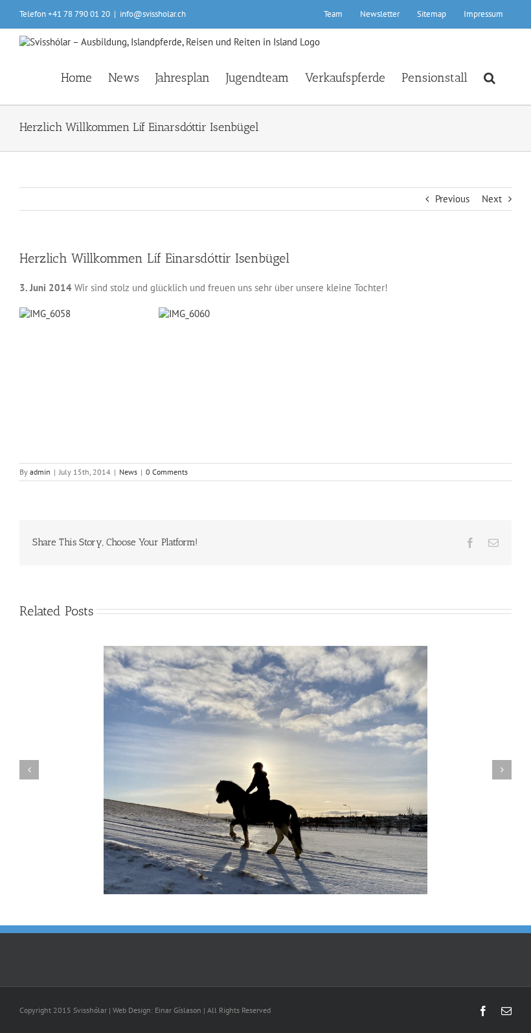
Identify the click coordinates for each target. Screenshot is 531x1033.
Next (492, 199)
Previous (452, 199)
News (128, 472)
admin (40, 472)
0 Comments (167, 472)
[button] (489, 76)
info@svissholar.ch (153, 13)
